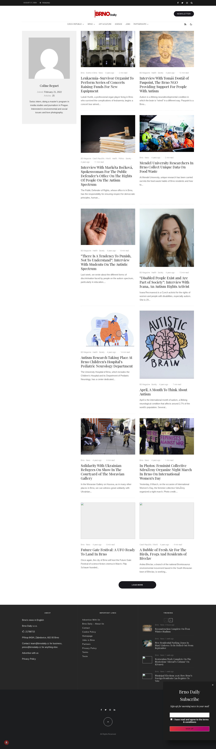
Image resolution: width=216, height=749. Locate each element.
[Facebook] (178, 2)
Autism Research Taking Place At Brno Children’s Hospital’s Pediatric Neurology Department (107, 361)
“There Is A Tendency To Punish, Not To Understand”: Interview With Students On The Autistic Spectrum (106, 262)
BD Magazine (145, 73)
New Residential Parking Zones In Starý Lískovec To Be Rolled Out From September (174, 645)
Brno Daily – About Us (93, 624)
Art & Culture (105, 24)
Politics (121, 159)
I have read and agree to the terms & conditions (191, 720)
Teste (85, 656)
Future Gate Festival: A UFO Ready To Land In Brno (108, 552)
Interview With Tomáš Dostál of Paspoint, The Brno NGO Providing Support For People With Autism (164, 84)
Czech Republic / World (102, 159)
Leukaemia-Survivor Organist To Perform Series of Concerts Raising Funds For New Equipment (107, 84)
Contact (86, 628)
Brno (90, 24)
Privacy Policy (29, 659)
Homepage (87, 636)
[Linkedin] (114, 710)
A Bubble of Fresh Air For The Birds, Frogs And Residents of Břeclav (163, 554)
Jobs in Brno (88, 640)
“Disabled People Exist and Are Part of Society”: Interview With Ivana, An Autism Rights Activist (164, 282)
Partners (86, 644)
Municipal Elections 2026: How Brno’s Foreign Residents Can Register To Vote (173, 678)
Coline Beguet (49, 86)
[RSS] (185, 24)
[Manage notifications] (6, 742)
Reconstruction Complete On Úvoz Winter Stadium (172, 630)
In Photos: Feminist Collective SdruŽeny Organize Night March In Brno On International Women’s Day (166, 471)
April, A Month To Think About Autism (163, 392)
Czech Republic (74, 24)
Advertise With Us (91, 620)
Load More (137, 585)
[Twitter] (182, 2)
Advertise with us (30, 653)
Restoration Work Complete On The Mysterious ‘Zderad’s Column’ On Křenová (173, 662)
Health (153, 73)
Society (160, 73)
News (101, 73)
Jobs (128, 24)
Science (118, 24)
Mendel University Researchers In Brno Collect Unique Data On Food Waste (166, 167)
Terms (85, 652)
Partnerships (140, 24)
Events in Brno (91, 73)
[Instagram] (187, 2)
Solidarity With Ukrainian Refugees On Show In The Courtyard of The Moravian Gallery (102, 471)
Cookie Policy (89, 632)
